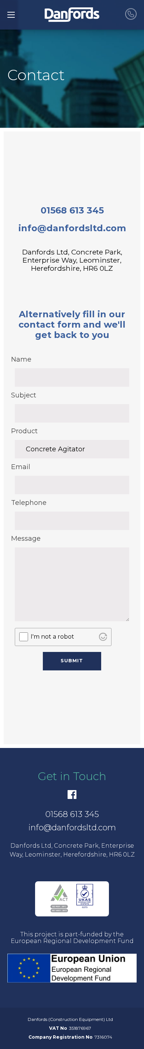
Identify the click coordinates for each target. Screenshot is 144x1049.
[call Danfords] (131, 14)
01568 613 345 (72, 210)
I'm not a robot (52, 636)
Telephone (27, 503)
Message (26, 538)
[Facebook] (72, 794)
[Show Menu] (11, 15)
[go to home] (72, 14)
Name (21, 359)
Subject (23, 395)
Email (20, 467)
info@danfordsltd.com (72, 228)
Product (24, 431)
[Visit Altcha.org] (103, 637)
